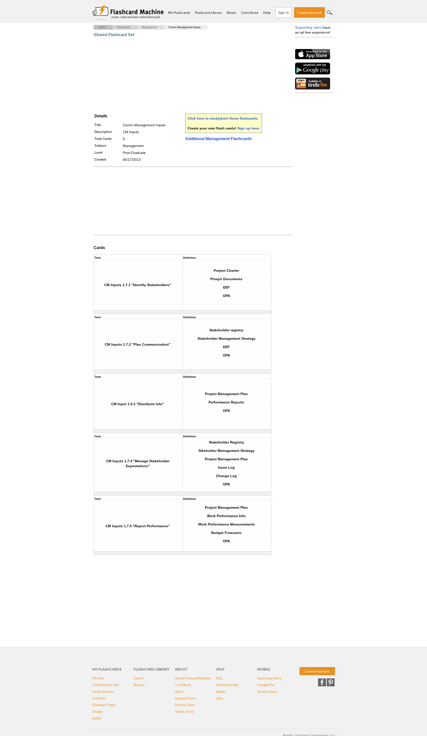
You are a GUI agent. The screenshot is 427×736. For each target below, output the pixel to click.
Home (102, 27)
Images (97, 712)
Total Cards (103, 139)
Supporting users (308, 27)
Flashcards (123, 27)
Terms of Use (184, 712)
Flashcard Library (208, 13)
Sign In (283, 12)
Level (98, 152)
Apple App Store (269, 678)
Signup (221, 692)
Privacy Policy (185, 705)
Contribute (249, 13)
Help (267, 13)
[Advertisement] (184, 75)
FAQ (219, 678)
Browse (139, 685)
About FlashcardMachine (193, 678)
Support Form (185, 698)
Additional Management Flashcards (218, 139)
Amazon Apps (267, 692)
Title (97, 125)
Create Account (309, 12)
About (231, 13)
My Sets (98, 678)
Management (149, 27)
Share (179, 692)
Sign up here (248, 128)
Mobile (263, 669)
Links (219, 698)
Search (330, 13)
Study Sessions (103, 692)
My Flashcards (179, 13)
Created (100, 159)
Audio (96, 718)
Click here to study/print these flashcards (222, 118)
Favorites (99, 698)
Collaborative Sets (105, 685)
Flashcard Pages (104, 705)
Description (103, 132)
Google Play (266, 685)
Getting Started (227, 685)
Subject (100, 145)
